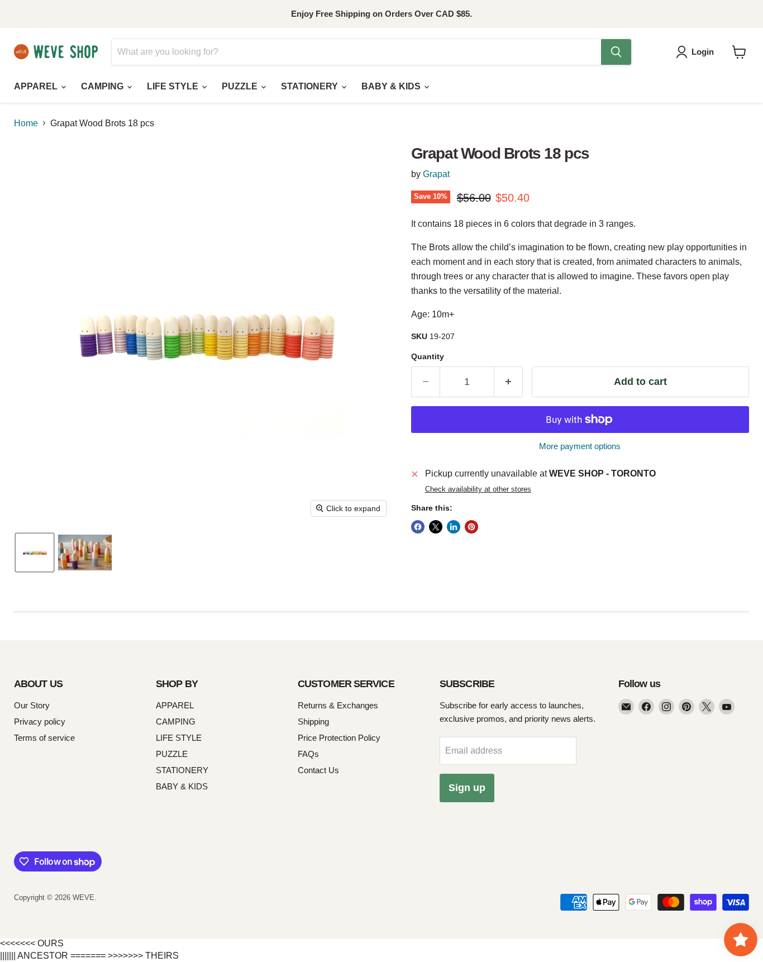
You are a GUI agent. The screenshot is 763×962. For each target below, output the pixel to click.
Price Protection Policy (339, 737)
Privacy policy (39, 721)
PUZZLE (241, 86)
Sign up (467, 787)
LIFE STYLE (174, 86)
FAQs (308, 754)
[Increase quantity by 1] (508, 381)
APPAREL (37, 86)
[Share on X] (435, 527)
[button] (697, 52)
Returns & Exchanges (338, 705)
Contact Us (318, 770)
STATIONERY (310, 86)
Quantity (427, 356)
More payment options (580, 446)
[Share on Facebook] (418, 527)
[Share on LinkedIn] (453, 527)
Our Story (32, 705)
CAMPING (103, 86)
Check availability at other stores (478, 489)
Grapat (436, 174)
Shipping (313, 721)
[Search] (616, 52)
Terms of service (44, 737)
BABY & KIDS (392, 86)
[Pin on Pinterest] (471, 527)
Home (26, 123)
